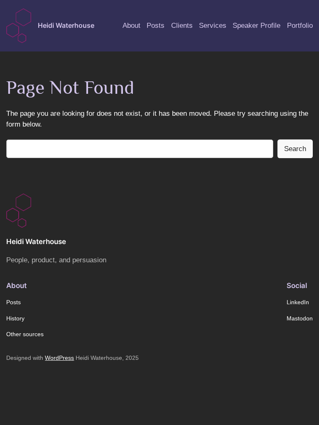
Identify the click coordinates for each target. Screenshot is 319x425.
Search (295, 149)
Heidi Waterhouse (66, 25)
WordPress (59, 357)
